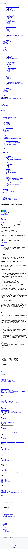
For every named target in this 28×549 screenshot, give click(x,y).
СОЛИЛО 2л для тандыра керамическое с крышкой (12, 412)
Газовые (10, 18)
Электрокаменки (12, 21)
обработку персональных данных (15, 371)
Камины (10, 8)
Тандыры (10, 11)
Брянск (2, 98)
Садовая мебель (9, 38)
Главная (5, 196)
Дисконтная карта (10, 44)
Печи (9, 9)
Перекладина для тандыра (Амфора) (9, 432)
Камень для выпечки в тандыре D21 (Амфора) (11, 472)
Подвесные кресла (10, 15)
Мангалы (5, 517)
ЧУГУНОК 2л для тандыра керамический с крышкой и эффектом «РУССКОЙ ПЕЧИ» (13, 392)
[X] (1, 211)
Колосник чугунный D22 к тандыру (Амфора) (11, 381)
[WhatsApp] (3, 211)
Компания (5, 43)
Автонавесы (8, 23)
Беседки (7, 24)
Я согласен (14, 547)
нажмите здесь (14, 545)
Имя (2, 347)
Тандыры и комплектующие (12, 10)
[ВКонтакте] (5, 211)
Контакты (5, 45)
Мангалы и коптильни (11, 27)
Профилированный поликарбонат (16, 35)
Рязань (17, 98)
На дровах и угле (12, 20)
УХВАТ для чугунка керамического (8, 482)
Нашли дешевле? (4, 214)
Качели (7, 29)
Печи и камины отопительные (12, 7)
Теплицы (8, 22)
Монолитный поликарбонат (14, 34)
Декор (7, 36)
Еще (4, 95)
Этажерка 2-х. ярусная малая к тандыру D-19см (11, 492)
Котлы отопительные (10, 14)
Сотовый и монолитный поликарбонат (14, 31)
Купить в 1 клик (10, 219)
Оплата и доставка (7, 41)
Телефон (4, 351)
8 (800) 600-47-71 (4, 50)
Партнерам (5, 42)
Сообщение (4, 364)
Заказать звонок (4, 49)
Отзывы (7, 221)
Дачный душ (8, 30)
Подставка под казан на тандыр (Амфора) (10, 463)
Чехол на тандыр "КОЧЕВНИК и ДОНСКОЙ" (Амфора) (13, 442)
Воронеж (6, 98)
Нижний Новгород (12, 98)
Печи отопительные (7, 513)
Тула (20, 98)
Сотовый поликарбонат (13, 33)
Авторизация (6, 47)
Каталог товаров (6, 5)
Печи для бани (9, 17)
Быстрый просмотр (5, 379)
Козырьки (8, 28)
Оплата (25, 221)
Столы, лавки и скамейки (11, 25)
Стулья (7, 40)
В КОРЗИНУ (4, 219)
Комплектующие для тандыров (15, 12)
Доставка (22, 221)
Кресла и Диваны (10, 16)
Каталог (5, 197)
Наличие (18, 221)
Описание (3, 221)
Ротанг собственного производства (13, 37)
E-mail (3, 354)
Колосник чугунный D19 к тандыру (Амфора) (11, 422)
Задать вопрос (12, 221)
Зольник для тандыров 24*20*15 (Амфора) (10, 402)
